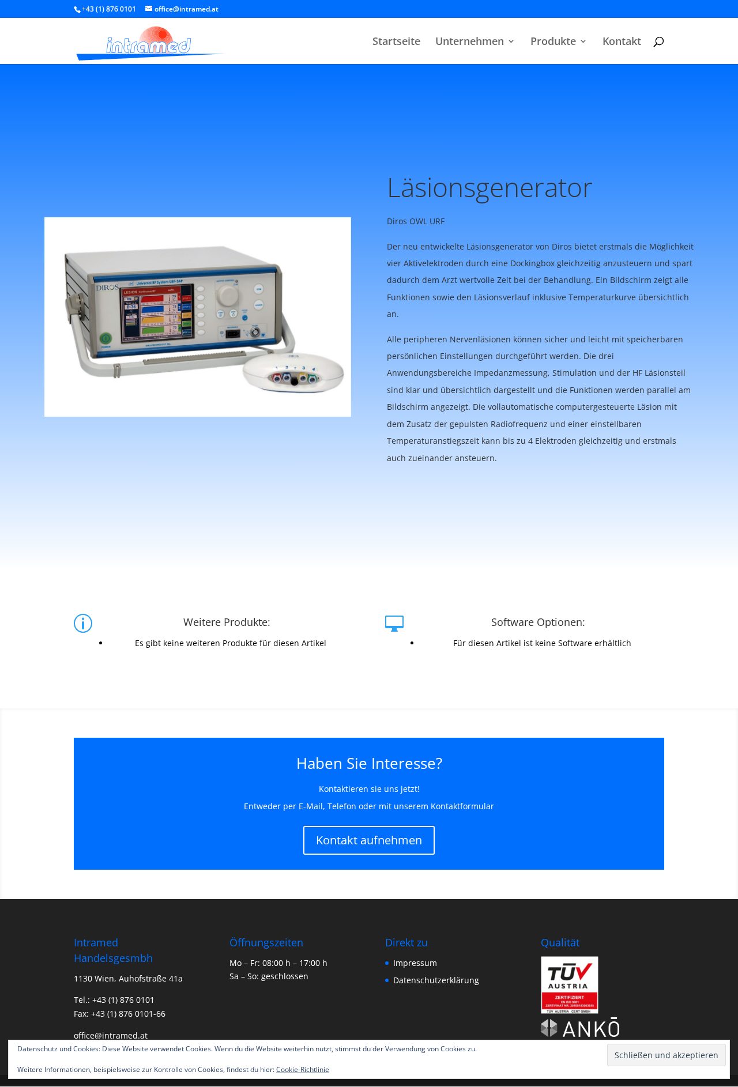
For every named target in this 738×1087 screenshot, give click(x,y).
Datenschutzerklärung (436, 980)
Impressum (415, 962)
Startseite (396, 42)
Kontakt (622, 42)
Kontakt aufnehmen (369, 840)
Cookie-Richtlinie (302, 1069)
